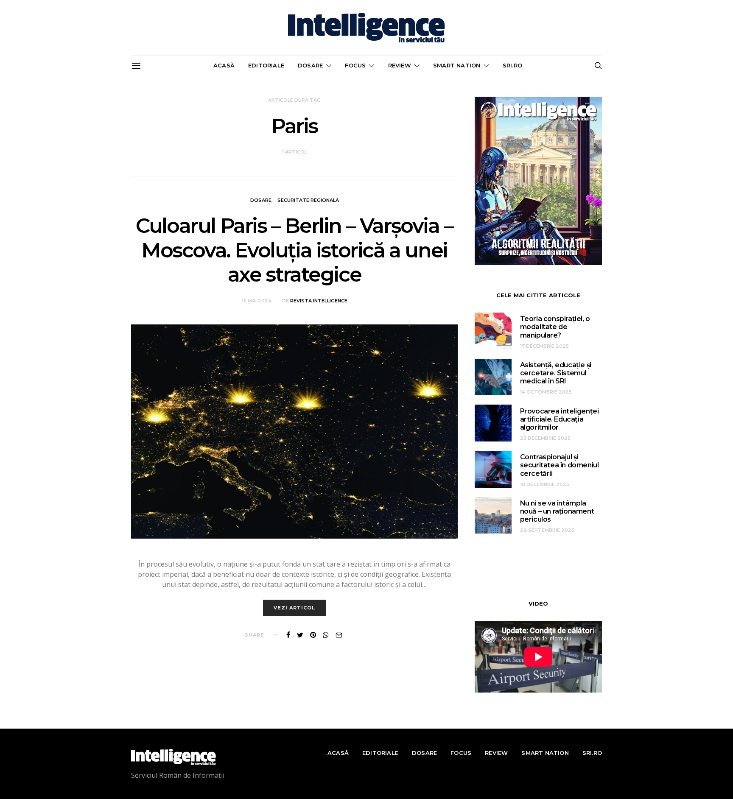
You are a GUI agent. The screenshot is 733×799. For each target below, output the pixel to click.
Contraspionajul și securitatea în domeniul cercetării (559, 465)
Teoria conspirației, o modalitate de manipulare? (555, 327)
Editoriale (266, 65)
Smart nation (456, 65)
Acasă (224, 65)
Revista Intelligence (318, 301)
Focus (355, 65)
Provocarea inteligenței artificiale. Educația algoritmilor (559, 419)
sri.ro (512, 65)
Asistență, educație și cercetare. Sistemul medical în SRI (555, 373)
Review (399, 65)
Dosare (310, 65)
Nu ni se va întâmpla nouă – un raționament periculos (557, 511)
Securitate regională (308, 200)
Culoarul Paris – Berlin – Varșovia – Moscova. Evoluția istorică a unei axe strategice (294, 250)
